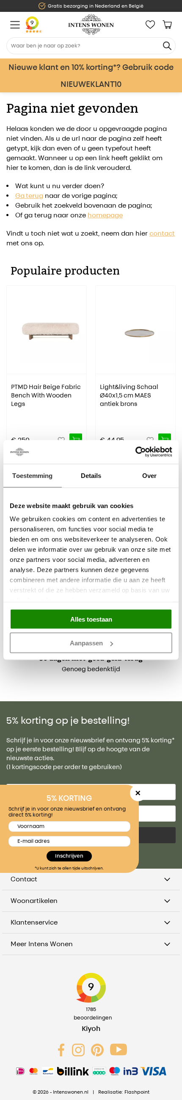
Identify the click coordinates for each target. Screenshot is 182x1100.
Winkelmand (167, 24)
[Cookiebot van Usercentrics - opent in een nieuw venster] (135, 452)
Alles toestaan (91, 618)
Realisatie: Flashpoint (123, 1092)
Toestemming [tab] (32, 475)
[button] (12, 362)
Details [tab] (91, 475)
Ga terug (29, 196)
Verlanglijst (150, 24)
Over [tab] (149, 475)
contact (162, 233)
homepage (105, 215)
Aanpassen (86, 643)
